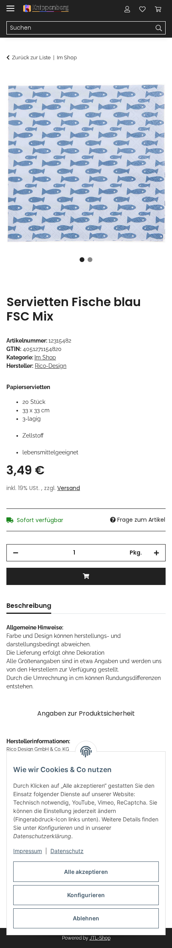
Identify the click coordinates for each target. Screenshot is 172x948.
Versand (68, 488)
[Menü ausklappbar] (10, 5)
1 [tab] (82, 259)
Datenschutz (67, 850)
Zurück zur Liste (31, 57)
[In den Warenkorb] (12, 79)
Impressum (27, 850)
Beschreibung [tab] (28, 605)
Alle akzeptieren (86, 871)
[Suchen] (159, 28)
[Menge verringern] (15, 553)
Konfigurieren (86, 895)
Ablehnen (86, 918)
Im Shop (45, 357)
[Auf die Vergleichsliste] (128, 98)
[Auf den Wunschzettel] (149, 98)
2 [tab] (90, 259)
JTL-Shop (100, 938)
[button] (127, 9)
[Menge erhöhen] (156, 553)
